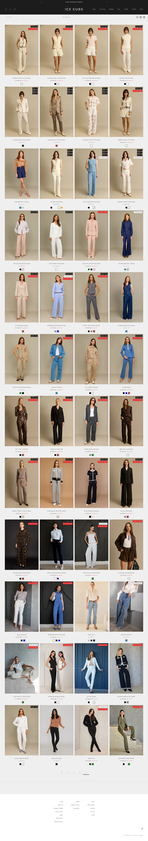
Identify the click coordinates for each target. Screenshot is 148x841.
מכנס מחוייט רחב (126, 511)
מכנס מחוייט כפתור (56, 449)
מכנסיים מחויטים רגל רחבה (91, 263)
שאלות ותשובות (58, 808)
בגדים (134, 9)
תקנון (61, 815)
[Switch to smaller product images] (141, 17)
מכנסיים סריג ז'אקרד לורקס (21, 511)
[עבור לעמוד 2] (62, 772)
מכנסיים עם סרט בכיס (91, 511)
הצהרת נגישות (58, 821)
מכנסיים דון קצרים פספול (126, 140)
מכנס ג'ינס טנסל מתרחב (126, 263)
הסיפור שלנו (91, 805)
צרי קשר (60, 805)
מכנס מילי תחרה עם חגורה (91, 140)
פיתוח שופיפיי (127, 835)
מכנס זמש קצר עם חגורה (126, 573)
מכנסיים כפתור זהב (91, 387)
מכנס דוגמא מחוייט (21, 325)
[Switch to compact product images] (137, 17)
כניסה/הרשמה (75, 805)
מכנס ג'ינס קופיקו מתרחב (126, 325)
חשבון (77, 801)
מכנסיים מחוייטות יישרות (91, 325)
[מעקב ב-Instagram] (142, 829)
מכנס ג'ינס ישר (57, 387)
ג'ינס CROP (91, 634)
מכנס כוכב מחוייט (56, 202)
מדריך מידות (59, 812)
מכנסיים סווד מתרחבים (126, 758)
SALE (94, 9)
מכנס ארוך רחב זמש (126, 449)
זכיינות (93, 812)
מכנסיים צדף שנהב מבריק (21, 140)
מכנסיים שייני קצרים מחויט (57, 78)
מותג (93, 801)
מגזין (93, 815)
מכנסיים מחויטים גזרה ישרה (56, 573)
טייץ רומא (91, 758)
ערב (118, 9)
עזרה (61, 801)
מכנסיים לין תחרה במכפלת (126, 202)
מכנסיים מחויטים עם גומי (21, 263)
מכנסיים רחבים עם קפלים (56, 634)
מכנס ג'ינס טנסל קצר (22, 202)
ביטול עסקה (59, 818)
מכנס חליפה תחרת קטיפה (21, 573)
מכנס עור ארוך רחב (21, 449)
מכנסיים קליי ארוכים (126, 78)
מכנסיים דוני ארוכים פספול (22, 78)
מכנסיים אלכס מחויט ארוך (91, 202)
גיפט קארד (76, 808)
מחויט (126, 9)
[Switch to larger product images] (144, 17)
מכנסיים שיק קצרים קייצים (91, 78)
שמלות (111, 9)
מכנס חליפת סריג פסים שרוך (56, 511)
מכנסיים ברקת (56, 758)
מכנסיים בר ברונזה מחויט (56, 140)
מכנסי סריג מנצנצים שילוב (126, 696)
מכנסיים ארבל (21, 634)
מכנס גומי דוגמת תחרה (56, 263)
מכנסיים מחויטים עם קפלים (57, 325)
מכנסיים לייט (91, 696)
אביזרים (102, 9)
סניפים (92, 808)
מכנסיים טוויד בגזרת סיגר (21, 696)
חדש (141, 9)
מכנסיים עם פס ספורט (91, 449)
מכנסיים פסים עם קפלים (57, 696)
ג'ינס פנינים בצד (126, 634)
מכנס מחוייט (126, 387)
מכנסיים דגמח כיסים (21, 758)
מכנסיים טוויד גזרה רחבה (91, 573)
